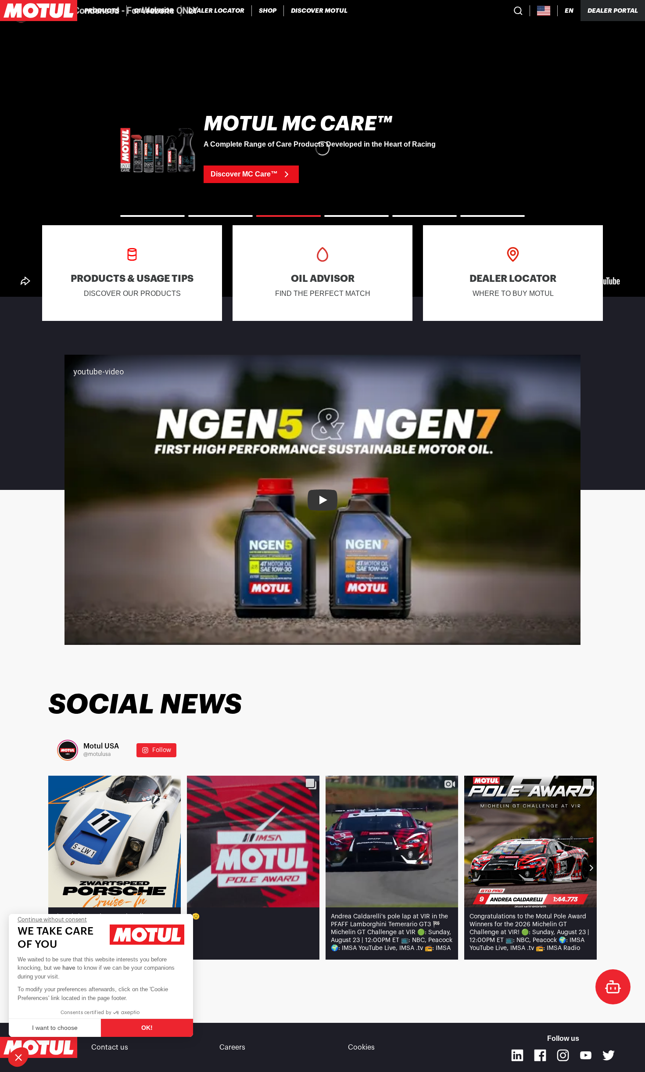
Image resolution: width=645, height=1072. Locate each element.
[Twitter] (608, 1055)
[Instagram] (563, 1055)
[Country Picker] (544, 11)
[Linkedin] (517, 1055)
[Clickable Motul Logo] (38, 10)
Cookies (361, 1047)
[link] (268, 10)
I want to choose (55, 1027)
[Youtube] (586, 1055)
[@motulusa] (67, 750)
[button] (18, 1057)
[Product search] (518, 10)
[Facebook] (540, 1055)
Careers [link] (232, 1047)
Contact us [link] (109, 1047)
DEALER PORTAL (613, 10)
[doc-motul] (613, 986)
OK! (147, 1027)
